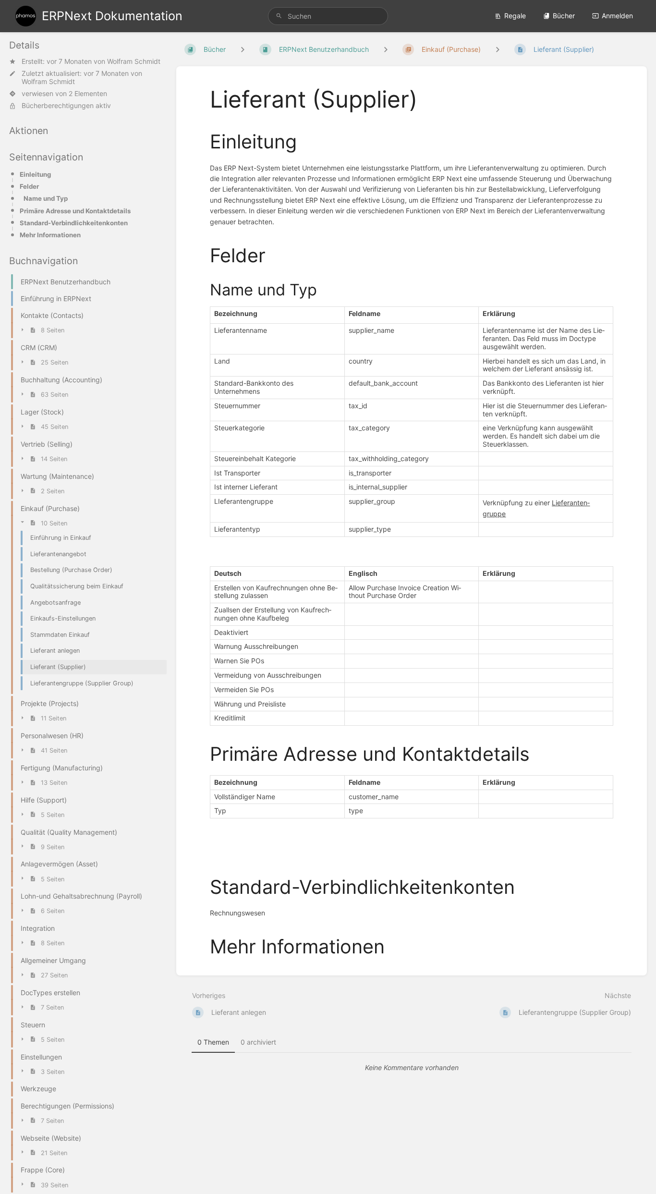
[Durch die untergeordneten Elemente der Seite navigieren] (497, 49)
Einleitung (35, 174)
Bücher (564, 16)
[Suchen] (279, 16)
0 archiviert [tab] (258, 1042)
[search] (328, 16)
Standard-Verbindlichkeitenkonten (74, 223)
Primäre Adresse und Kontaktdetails (75, 211)
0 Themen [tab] (213, 1042)
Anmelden (617, 16)
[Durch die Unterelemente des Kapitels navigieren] (385, 49)
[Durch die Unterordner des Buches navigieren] (242, 49)
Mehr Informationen (50, 235)
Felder (29, 186)
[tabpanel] (412, 1067)
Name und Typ (46, 198)
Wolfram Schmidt (133, 61)
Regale (515, 16)
